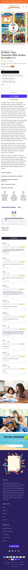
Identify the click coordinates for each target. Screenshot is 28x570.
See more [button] (22, 294)
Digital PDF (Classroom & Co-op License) (12, 75)
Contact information (14, 566)
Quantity (3, 84)
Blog (4, 516)
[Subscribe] (21, 445)
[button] (1, 6)
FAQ (4, 507)
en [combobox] (20, 207)
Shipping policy (22, 564)
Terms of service (14, 564)
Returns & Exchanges (7, 531)
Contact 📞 (5, 519)
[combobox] (3, 233)
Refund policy (21, 562)
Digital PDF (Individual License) (10, 72)
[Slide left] (11, 48)
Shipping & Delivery (7, 528)
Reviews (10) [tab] (5, 228)
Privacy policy (7, 564)
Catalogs (5, 540)
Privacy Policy (6, 534)
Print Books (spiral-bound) (9, 81)
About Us (5, 510)
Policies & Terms (6, 537)
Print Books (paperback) (8, 78)
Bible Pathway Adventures (12, 562)
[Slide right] (16, 48)
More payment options (14, 99)
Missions (5, 513)
